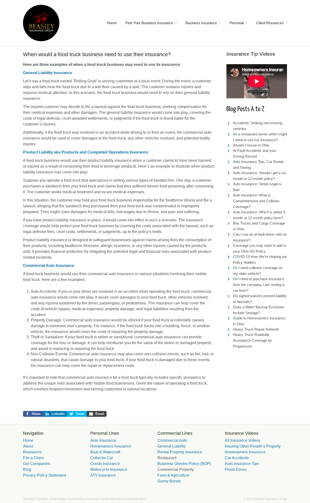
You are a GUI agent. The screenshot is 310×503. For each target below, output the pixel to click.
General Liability (171, 446)
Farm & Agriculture (173, 475)
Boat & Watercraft (105, 452)
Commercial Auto (172, 440)
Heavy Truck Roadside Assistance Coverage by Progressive (252, 340)
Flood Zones (236, 469)
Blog (27, 469)
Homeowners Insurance (110, 446)
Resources (32, 452)
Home (112, 23)
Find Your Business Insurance (149, 23)
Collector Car (101, 458)
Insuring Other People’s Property (253, 446)
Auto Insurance (103, 440)
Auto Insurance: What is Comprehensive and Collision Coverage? (256, 201)
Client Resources (270, 23)
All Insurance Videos (242, 440)
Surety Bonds (169, 481)
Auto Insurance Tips (242, 464)
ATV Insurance (103, 475)
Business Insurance (201, 23)
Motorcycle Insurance (108, 469)
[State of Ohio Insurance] (41, 22)
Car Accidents (237, 458)
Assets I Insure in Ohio (251, 145)
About (28, 446)
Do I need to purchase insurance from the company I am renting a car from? (258, 285)
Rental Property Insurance (179, 452)
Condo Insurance (105, 464)
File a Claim (33, 458)
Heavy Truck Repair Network (256, 329)
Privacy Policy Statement (44, 475)
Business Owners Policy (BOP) (184, 464)
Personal (237, 23)
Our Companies (36, 464)
